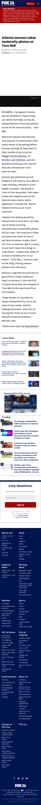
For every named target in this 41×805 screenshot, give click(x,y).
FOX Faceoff (23, 648)
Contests (5, 697)
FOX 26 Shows (8, 632)
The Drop (5, 680)
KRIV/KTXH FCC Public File (24, 712)
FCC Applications (25, 719)
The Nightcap (6, 640)
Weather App (6, 621)
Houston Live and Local (8, 665)
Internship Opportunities (23, 702)
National (22, 541)
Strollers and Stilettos (13, 159)
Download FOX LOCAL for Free (17, 393)
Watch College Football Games (7, 734)
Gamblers (22, 619)
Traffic (4, 618)
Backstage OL (7, 685)
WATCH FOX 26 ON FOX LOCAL (24, 688)
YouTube (5, 552)
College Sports (24, 611)
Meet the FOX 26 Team (25, 683)
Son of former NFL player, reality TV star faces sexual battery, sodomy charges (14, 343)
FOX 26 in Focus (24, 645)
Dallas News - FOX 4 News (8, 571)
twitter (18, 778)
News (24, 50)
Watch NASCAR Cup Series (7, 743)
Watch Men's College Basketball (8, 752)
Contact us (22, 680)
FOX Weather (6, 626)
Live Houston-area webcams (8, 607)
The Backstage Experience (7, 689)
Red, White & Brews (23, 642)
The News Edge (7, 643)
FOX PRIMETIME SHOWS (8, 693)
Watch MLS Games (6, 766)
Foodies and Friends (23, 656)
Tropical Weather (8, 611)
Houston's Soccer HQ (25, 666)
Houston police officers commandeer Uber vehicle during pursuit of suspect (13, 373)
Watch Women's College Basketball (8, 757)
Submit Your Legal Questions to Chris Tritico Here (25, 586)
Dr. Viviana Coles (25, 573)
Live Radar (5, 604)
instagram (22, 778)
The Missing (23, 662)
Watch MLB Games (6, 738)
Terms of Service (22, 517)
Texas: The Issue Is (8, 658)
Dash (21, 617)
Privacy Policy (23, 515)
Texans (21, 606)
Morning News (23, 566)
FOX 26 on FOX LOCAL (7, 537)
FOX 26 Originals (23, 633)
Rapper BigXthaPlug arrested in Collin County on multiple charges (13, 382)
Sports (22, 600)
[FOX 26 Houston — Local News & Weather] (8, 3)
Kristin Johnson (18, 156)
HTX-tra (23, 724)
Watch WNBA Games (6, 761)
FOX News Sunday (25, 552)
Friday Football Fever (24, 623)
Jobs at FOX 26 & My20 (25, 698)
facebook (14, 778)
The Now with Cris (8, 682)
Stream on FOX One (7, 725)
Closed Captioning (25, 716)
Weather (6, 600)
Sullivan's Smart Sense (24, 555)
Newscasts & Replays (6, 544)
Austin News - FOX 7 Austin (8, 576)
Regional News (6, 566)
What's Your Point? (8, 650)
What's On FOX (24, 692)
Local (21, 536)
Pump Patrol (6, 623)
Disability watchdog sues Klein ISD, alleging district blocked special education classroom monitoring (14, 353)
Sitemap (22, 559)
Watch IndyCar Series (7, 747)
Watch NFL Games (8, 730)
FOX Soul (5, 555)
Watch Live (30, 4)
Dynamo (22, 614)
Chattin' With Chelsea (6, 646)
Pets (20, 581)
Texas (21, 539)
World (21, 544)
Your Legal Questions (22, 591)
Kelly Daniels (31, 326)
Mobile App (23, 706)
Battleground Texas (6, 670)
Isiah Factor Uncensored (6, 636)
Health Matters (24, 578)
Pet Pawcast (23, 660)
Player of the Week (25, 627)
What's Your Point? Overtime (8, 654)
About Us (23, 676)
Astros (21, 604)
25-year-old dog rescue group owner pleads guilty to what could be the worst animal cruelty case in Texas (14, 363)
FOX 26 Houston (17, 50)
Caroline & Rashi (25, 638)
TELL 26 (5, 541)
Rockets (21, 609)
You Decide (23, 546)
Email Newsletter (25, 694)
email (27, 778)
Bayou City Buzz (7, 662)
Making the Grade (25, 570)
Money (21, 549)
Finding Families (24, 576)
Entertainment (9, 676)
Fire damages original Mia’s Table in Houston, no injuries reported (26, 423)
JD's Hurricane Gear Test (7, 614)
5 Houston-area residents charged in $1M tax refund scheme (25, 445)
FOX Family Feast (25, 595)
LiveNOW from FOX (7, 549)
